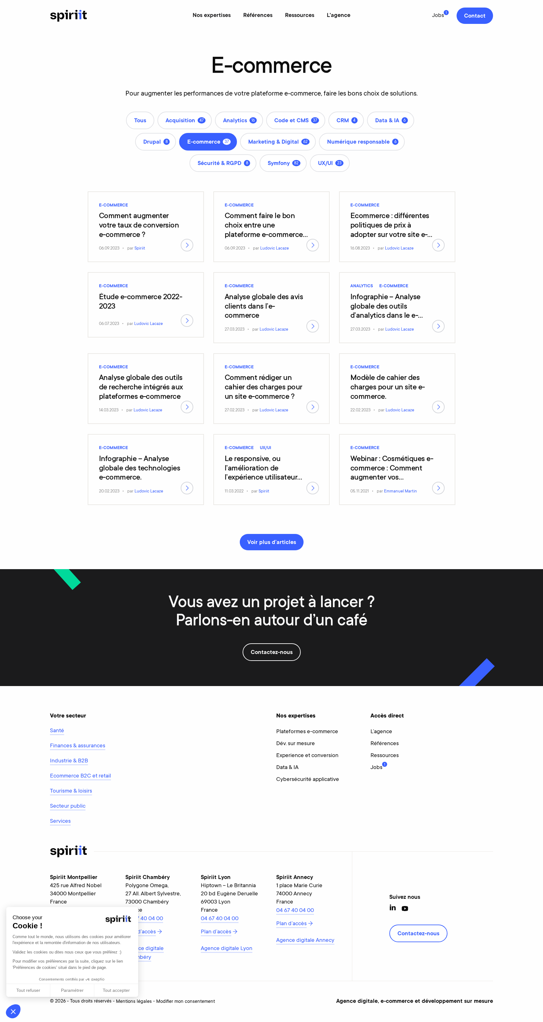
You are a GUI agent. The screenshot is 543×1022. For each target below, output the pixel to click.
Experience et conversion (307, 756)
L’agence (381, 732)
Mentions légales (134, 1001)
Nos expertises (212, 16)
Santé (57, 731)
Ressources (299, 16)
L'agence (338, 16)
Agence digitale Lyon (226, 949)
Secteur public (67, 806)
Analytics (361, 286)
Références (257, 16)
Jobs (438, 16)
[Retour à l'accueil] (68, 16)
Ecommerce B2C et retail (80, 776)
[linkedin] (393, 908)
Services (60, 821)
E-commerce (113, 205)
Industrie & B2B (69, 761)
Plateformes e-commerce (307, 732)
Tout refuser (28, 990)
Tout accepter (116, 990)
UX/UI (265, 448)
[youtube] (405, 908)
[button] (13, 1011)
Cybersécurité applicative (307, 780)
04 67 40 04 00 (144, 919)
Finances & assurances (77, 746)
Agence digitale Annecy (305, 940)
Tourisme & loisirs (71, 791)
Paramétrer (72, 990)
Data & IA (287, 768)
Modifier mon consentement (185, 1001)
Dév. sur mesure (295, 744)
